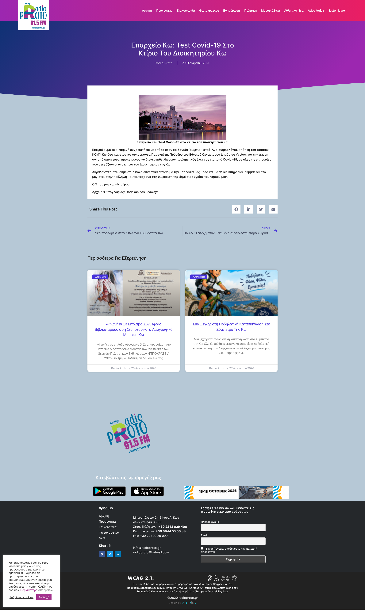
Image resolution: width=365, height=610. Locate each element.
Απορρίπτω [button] (45, 590)
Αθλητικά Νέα (294, 10)
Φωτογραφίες (209, 10)
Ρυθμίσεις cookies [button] (21, 597)
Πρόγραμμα (164, 10)
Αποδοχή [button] (44, 597)
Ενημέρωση (231, 10)
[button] (236, 209)
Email (204, 535)
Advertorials (316, 10)
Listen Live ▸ (337, 10)
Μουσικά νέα (270, 10)
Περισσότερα (28, 590)
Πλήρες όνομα (210, 521)
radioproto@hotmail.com (151, 552)
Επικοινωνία (186, 10)
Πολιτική (250, 10)
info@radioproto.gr (147, 548)
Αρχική (147, 10)
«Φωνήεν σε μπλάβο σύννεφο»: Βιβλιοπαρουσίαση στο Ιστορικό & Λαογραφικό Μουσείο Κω (133, 329)
